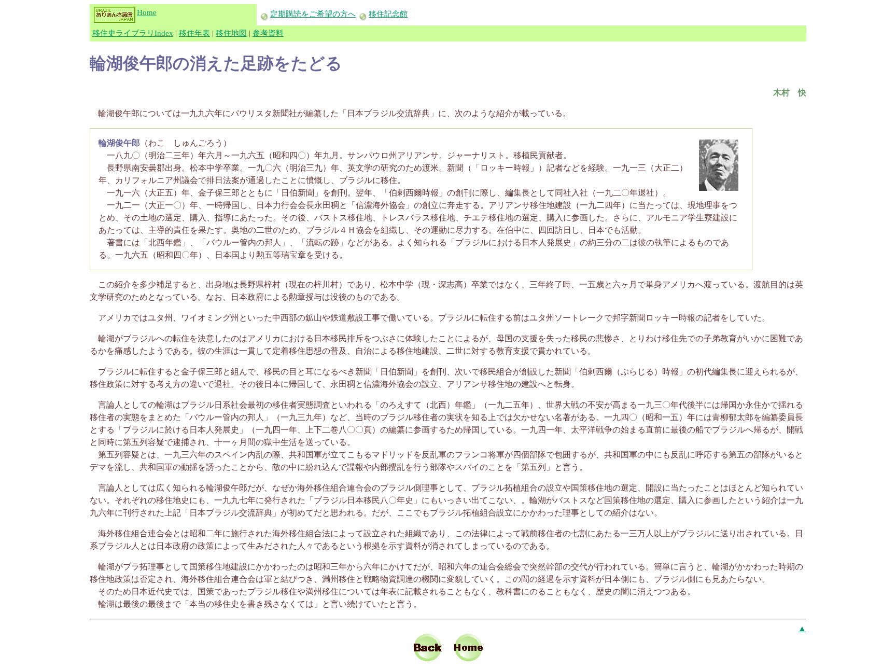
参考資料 (268, 33)
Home (147, 12)
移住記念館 (388, 13)
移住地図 (231, 33)
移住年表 (194, 33)
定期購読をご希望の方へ (313, 13)
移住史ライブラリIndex (132, 33)
